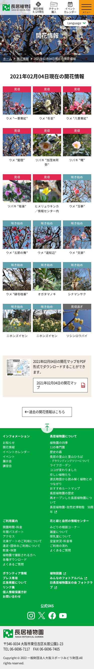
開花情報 (23, 58)
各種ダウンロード (15, 559)
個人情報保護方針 (15, 592)
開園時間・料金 (12, 527)
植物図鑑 (56, 573)
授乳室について (60, 536)
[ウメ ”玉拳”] (77, 200)
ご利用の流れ (59, 545)
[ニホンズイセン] (17, 330)
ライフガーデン (60, 465)
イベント (9, 456)
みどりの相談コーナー (65, 527)
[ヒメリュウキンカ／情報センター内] (47, 200)
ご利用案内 (10, 520)
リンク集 (9, 587)
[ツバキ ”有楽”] (17, 200)
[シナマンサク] (77, 288)
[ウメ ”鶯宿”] (17, 154)
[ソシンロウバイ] (77, 330)
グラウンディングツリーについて (70, 461)
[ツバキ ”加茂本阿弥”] (47, 154)
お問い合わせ (12, 596)
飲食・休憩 (9, 550)
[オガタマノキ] (47, 288)
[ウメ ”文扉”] (77, 246)
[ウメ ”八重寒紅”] (77, 112)
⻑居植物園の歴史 (62, 493)
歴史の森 (56, 452)
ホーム (7, 58)
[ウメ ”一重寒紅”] (17, 112)
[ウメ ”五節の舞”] (17, 246)
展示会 (7, 461)
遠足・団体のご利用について (21, 545)
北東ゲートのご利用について (22, 541)
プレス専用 (10, 578)
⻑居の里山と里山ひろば (66, 456)
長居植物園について (63, 436)
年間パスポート (13, 531)
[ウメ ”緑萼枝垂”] (17, 288)
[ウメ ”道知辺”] (47, 246)
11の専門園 (57, 447)
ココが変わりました (63, 470)
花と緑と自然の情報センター (69, 520)
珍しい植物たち (60, 474)
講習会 (7, 466)
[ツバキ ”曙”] (77, 154)
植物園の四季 (59, 442)
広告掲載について (15, 582)
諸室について (59, 531)
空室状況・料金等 (61, 541)
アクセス (9, 536)
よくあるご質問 (13, 564)
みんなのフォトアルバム (66, 578)
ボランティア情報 (15, 573)
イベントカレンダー (16, 452)
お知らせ (9, 442)
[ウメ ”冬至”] (47, 112)
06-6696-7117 (20, 649)
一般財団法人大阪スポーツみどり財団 (52, 658)
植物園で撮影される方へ (19, 555)
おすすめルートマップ (65, 488)
